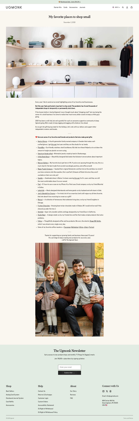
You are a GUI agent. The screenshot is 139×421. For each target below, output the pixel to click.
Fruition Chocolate (44, 206)
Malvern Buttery (43, 163)
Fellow (40, 221)
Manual (40, 199)
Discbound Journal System (15, 398)
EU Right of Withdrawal (45, 409)
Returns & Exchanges (45, 395)
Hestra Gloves (42, 141)
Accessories (10, 405)
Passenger (67, 227)
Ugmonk (12, 418)
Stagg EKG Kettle (95, 221)
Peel (39, 184)
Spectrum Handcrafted (45, 154)
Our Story (73, 391)
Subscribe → (69, 373)
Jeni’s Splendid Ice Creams (46, 193)
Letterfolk (41, 190)
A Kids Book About (43, 157)
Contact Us (41, 391)
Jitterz (86, 227)
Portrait (91, 227)
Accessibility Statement (46, 405)
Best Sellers (10, 391)
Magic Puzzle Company (45, 169)
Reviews (73, 395)
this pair (54, 144)
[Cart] (131, 7)
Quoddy (40, 178)
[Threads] (110, 391)
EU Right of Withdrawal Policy (47, 412)
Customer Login (43, 398)
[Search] (123, 7)
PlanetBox (41, 147)
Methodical (74, 227)
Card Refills (10, 402)
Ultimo (81, 227)
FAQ (71, 398)
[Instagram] (103, 391)
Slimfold (40, 212)
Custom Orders (43, 402)
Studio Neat (41, 215)
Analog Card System (12, 395)
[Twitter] (107, 391)
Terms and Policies (128, 418)
